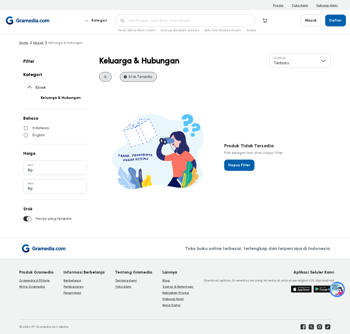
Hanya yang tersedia (53, 218)
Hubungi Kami (327, 5)
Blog (166, 280)
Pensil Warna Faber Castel (137, 30)
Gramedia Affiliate (34, 280)
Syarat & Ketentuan (177, 286)
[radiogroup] (55, 132)
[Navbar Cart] (265, 20)
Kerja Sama (171, 305)
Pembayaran (74, 286)
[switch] (27, 218)
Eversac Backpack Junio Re (180, 30)
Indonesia (41, 128)
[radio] (25, 128)
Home (23, 43)
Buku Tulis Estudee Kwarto (223, 30)
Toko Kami (300, 5)
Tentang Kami (126, 280)
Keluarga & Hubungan (61, 98)
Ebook (38, 43)
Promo (278, 5)
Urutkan (280, 58)
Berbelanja (72, 280)
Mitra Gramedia (32, 286)
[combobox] (300, 61)
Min (30, 165)
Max (31, 183)
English (39, 135)
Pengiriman (72, 293)
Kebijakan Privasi (175, 293)
